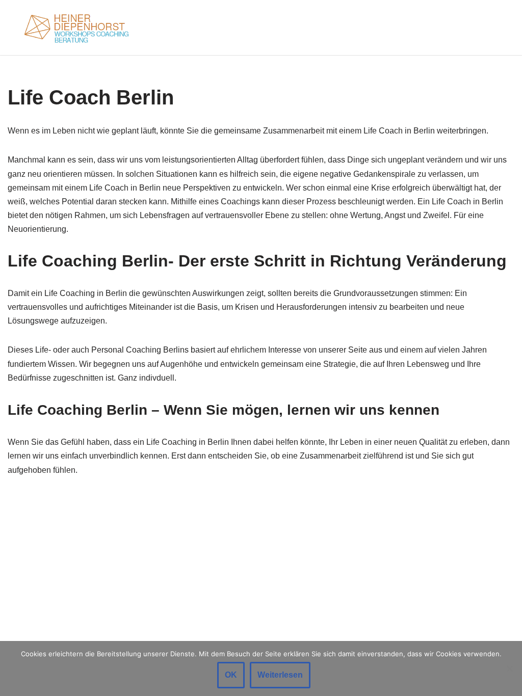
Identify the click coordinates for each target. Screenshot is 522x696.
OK (231, 675)
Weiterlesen (280, 675)
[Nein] (509, 668)
